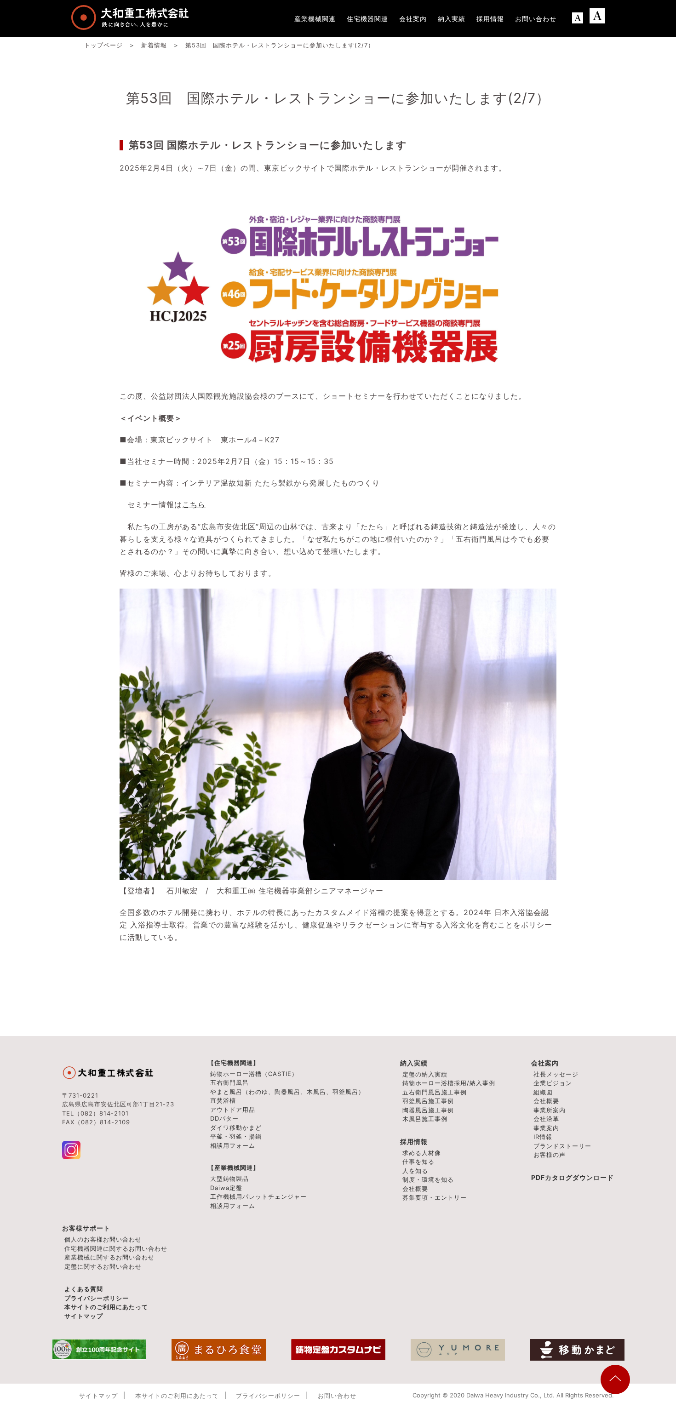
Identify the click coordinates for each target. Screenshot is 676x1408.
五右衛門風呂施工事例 (434, 1092)
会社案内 (545, 1063)
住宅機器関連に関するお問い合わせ (115, 1248)
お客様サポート (86, 1228)
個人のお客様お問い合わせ (103, 1239)
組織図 (543, 1092)
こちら (194, 504)
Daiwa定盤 (226, 1187)
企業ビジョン (552, 1083)
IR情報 (542, 1136)
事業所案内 (549, 1110)
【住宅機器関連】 (233, 1062)
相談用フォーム (232, 1145)
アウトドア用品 (232, 1109)
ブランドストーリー (562, 1146)
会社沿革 (546, 1118)
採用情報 (414, 1141)
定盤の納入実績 (424, 1074)
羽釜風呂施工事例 (428, 1101)
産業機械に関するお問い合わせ (109, 1257)
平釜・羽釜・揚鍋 (236, 1136)
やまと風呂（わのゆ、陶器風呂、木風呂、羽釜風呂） (287, 1091)
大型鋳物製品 (229, 1178)
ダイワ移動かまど (236, 1127)
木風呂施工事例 (424, 1118)
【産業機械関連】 (233, 1167)
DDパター (224, 1118)
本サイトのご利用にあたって (106, 1307)
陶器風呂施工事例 (428, 1110)
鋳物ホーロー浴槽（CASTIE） (254, 1073)
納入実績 (414, 1063)
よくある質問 (83, 1289)
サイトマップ (83, 1316)
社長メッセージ (556, 1074)
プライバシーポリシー (96, 1298)
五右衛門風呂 (229, 1082)
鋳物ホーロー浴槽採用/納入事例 (448, 1083)
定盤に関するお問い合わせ (103, 1266)
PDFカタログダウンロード (572, 1177)
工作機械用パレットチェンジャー (258, 1196)
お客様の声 (549, 1154)
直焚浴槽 (223, 1100)
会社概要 (546, 1101)
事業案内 (546, 1128)
